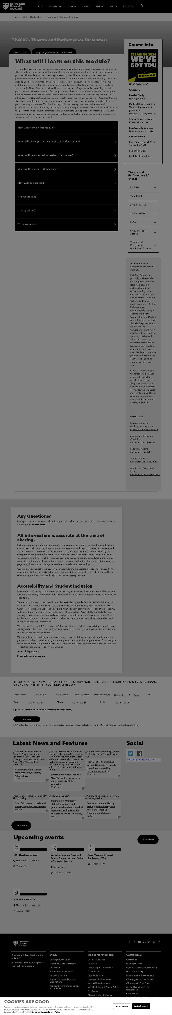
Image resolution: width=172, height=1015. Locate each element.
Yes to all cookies (141, 1006)
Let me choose (122, 1006)
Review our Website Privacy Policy (46, 1012)
